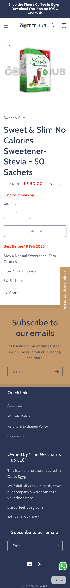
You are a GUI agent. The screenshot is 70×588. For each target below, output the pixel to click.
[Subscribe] (57, 371)
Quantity (10, 204)
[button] (6, 25)
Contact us (15, 437)
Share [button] (13, 293)
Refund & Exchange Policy (27, 426)
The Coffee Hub (39, 586)
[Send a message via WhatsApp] (63, 566)
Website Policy (18, 416)
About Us (14, 405)
